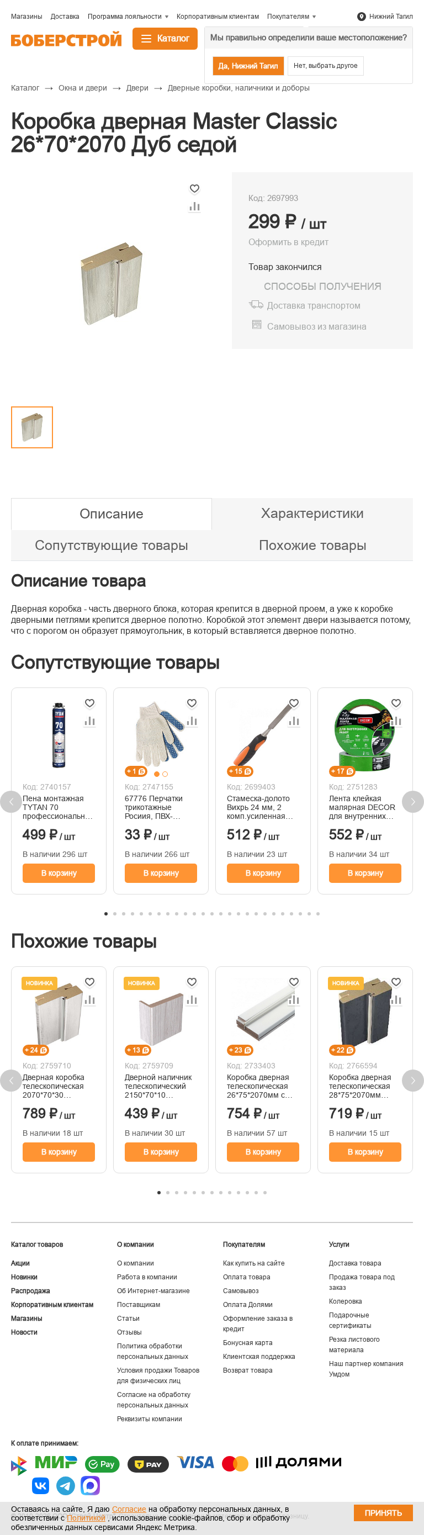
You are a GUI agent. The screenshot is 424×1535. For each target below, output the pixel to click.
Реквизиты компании (149, 1419)
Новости (24, 1332)
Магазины (27, 1318)
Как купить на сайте (254, 1263)
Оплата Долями (248, 1305)
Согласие (129, 1509)
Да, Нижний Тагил (248, 66)
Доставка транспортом (314, 305)
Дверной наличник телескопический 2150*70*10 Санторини (158, 1086)
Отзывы (129, 1332)
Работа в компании (147, 1277)
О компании (135, 1263)
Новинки (24, 1277)
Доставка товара (355, 1263)
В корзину (59, 873)
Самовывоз (241, 1291)
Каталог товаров (37, 1244)
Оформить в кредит (288, 242)
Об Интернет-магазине (153, 1291)
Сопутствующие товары (111, 545)
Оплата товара (247, 1277)
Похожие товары (313, 545)
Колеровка (345, 1301)
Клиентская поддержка (259, 1357)
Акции (20, 1263)
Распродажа (30, 1291)
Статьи (128, 1318)
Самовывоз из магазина (317, 326)
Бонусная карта (248, 1343)
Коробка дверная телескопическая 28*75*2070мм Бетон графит (360, 1086)
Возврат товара (248, 1370)
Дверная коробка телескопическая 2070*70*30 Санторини (53, 1086)
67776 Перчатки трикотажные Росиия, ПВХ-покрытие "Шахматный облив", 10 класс (154, 807)
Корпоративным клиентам (52, 1305)
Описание (112, 513)
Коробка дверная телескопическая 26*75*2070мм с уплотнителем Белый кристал (258, 1086)
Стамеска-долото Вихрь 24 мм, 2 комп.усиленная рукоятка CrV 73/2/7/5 (258, 807)
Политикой (86, 1517)
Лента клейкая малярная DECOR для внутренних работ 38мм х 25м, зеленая (363, 807)
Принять (383, 1512)
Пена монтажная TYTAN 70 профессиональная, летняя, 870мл (59, 807)
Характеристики (312, 513)
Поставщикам (138, 1305)
